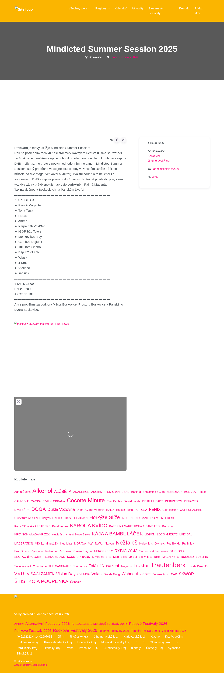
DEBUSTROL (174, 501)
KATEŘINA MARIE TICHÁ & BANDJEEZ (134, 526)
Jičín (61, 636)
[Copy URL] (124, 140)
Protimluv (188, 543)
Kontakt (184, 8)
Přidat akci (198, 11)
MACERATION (23, 543)
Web (155, 177)
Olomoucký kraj (160, 642)
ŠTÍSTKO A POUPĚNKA (41, 581)
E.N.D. (110, 509)
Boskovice (154, 156)
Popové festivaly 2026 (148, 623)
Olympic (160, 543)
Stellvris (144, 556)
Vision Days (67, 574)
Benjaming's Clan (154, 491)
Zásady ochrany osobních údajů (30, 665)
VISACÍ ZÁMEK (40, 574)
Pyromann (37, 551)
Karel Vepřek (60, 526)
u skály (136, 648)
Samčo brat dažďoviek (153, 551)
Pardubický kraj (27, 648)
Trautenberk (168, 565)
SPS (108, 556)
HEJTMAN (81, 518)
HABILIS (57, 518)
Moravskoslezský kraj (115, 642)
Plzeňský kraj (51, 648)
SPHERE (98, 556)
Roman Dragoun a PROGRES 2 (93, 551)
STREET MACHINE (163, 556)
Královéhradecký (28, 642)
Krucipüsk (57, 534)
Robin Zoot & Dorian (58, 551)
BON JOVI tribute (195, 491)
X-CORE (145, 574)
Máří (90, 543)
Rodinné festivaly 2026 (114, 630)
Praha (70, 648)
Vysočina (174, 648)
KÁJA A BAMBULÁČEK (117, 533)
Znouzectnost (160, 574)
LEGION (150, 534)
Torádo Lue (80, 566)
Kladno (155, 636)
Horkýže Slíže (104, 517)
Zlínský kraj (24, 653)
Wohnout (130, 574)
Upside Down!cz (198, 566)
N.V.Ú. (99, 543)
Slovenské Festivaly (156, 11)
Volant (97, 574)
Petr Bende (173, 543)
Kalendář (121, 8)
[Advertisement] (112, 107)
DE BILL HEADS (152, 501)
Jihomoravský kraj (159, 160)
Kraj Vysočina (174, 636)
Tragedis (126, 566)
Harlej (68, 518)
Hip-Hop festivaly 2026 (82, 624)
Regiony (101, 8)
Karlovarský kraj (134, 636)
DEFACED (191, 501)
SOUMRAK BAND (78, 556)
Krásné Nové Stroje (78, 534)
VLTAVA (84, 574)
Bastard (136, 491)
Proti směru (21, 551)
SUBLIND (202, 556)
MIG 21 (39, 543)
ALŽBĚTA (62, 491)
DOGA (38, 509)
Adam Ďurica (22, 491)
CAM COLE (21, 501)
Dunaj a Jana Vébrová (90, 509)
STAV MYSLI (129, 556)
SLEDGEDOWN (55, 556)
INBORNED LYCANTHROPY (140, 518)
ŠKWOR (186, 574)
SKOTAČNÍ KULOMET (28, 556)
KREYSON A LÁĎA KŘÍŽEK (32, 534)
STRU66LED (185, 556)
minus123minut (55, 543)
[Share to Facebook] (117, 140)
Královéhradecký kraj (58, 642)
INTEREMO (167, 518)
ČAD (174, 574)
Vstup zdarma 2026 (174, 630)
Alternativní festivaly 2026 (47, 623)
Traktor (141, 565)
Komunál (167, 526)
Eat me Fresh (124, 509)
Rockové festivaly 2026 (75, 630)
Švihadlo (75, 581)
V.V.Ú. (19, 574)
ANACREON (81, 491)
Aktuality (138, 8)
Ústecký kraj (154, 648)
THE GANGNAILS (59, 566)
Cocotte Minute (86, 500)
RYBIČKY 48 (126, 551)
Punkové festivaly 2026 (32, 630)
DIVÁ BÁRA (22, 509)
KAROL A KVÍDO (88, 525)
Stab (116, 556)
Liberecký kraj (86, 642)
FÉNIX (155, 509)
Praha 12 (85, 648)
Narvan (109, 543)
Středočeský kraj (115, 648)
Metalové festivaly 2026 (110, 624)
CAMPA (36, 501)
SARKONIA (177, 551)
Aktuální (19, 623)
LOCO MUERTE (167, 534)
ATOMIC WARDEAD (117, 491)
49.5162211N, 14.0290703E (34, 636)
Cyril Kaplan (114, 501)
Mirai (69, 543)
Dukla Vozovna (61, 509)
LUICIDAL (185, 534)
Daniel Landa (132, 501)
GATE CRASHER (191, 509)
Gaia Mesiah (170, 509)
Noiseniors (146, 543)
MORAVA (80, 543)
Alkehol (42, 490)
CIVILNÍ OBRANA (54, 501)
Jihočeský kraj (79, 636)
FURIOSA (141, 509)
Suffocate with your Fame (30, 566)
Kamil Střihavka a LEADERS (32, 526)
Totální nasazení (104, 566)
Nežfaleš (127, 542)
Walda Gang (112, 574)
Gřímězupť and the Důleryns (32, 518)
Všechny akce (78, 8)
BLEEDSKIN (174, 491)
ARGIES (96, 491)
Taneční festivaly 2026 (124, 57)
